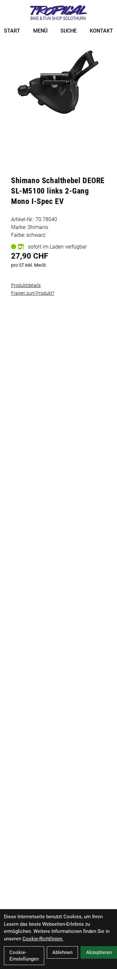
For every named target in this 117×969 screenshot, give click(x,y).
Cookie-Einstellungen (24, 955)
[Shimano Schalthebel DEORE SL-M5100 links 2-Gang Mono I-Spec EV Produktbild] (58, 82)
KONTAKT (101, 31)
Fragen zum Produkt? (32, 293)
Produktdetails (26, 285)
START (12, 31)
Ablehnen (62, 952)
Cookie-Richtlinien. (42, 939)
